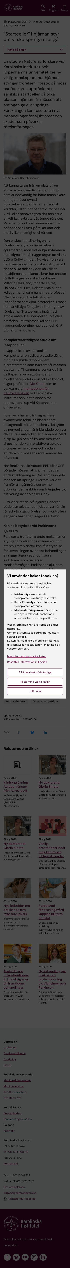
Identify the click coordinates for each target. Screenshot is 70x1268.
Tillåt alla (35, 691)
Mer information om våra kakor (26, 656)
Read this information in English (27, 662)
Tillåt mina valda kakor (35, 682)
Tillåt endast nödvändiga (35, 672)
